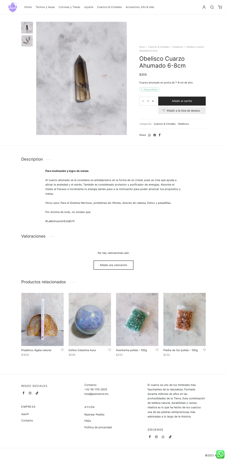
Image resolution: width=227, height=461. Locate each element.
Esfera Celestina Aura (82, 350)
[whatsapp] (163, 437)
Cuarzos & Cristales (109, 7)
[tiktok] (37, 393)
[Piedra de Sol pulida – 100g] (184, 319)
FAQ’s (87, 420)
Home (28, 7)
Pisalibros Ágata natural (36, 350)
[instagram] (30, 393)
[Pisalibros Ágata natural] (42, 319)
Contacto (27, 420)
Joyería (88, 7)
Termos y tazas (45, 7)
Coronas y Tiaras (69, 7)
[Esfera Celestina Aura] (90, 319)
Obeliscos (177, 46)
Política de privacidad (98, 427)
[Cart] (220, 7)
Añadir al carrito (182, 101)
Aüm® (25, 414)
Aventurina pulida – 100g (131, 350)
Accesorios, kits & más (140, 7)
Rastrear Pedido (94, 414)
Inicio (142, 46)
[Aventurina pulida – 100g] (137, 319)
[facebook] (23, 393)
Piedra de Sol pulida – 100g (180, 350)
